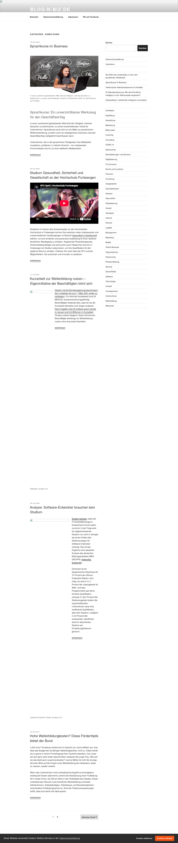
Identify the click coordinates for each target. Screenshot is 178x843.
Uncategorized (112, 291)
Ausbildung (110, 115)
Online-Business (112, 247)
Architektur (110, 110)
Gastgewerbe (111, 183)
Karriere (109, 222)
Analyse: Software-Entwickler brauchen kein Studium (62, 509)
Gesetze (109, 193)
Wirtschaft (110, 305)
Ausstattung (110, 120)
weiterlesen (35, 154)
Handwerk (110, 213)
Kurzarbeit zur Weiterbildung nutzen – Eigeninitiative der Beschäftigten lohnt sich (61, 280)
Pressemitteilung (112, 261)
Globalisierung (111, 203)
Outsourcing (111, 257)
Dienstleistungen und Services (118, 154)
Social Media (111, 271)
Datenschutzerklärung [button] (70, 838)
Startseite (34, 17)
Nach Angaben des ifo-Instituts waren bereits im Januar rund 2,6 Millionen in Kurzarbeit (75, 310)
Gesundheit (110, 198)
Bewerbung (110, 125)
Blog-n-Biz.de (50, 9)
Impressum (73, 17)
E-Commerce (111, 164)
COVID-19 (110, 144)
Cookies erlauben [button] (165, 838)
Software (109, 276)
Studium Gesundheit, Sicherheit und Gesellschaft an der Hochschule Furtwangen (63, 175)
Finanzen (109, 174)
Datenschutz (111, 149)
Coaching (109, 135)
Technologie (111, 281)
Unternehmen (111, 296)
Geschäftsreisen (112, 188)
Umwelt (109, 286)
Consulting (110, 139)
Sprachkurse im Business (49, 45)
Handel (108, 208)
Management (111, 232)
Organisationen (112, 252)
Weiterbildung (111, 301)
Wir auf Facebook (91, 17)
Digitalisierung (111, 159)
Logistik (109, 227)
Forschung (110, 179)
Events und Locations (114, 169)
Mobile (108, 242)
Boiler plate (110, 130)
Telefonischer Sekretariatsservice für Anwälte (124, 87)
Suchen (109, 42)
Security (109, 266)
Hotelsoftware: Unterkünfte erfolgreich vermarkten (126, 100)
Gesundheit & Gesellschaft (84, 235)
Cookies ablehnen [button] (144, 838)
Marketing (110, 237)
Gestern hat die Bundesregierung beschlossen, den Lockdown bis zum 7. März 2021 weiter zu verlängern (76, 293)
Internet (109, 218)
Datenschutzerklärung (53, 17)
